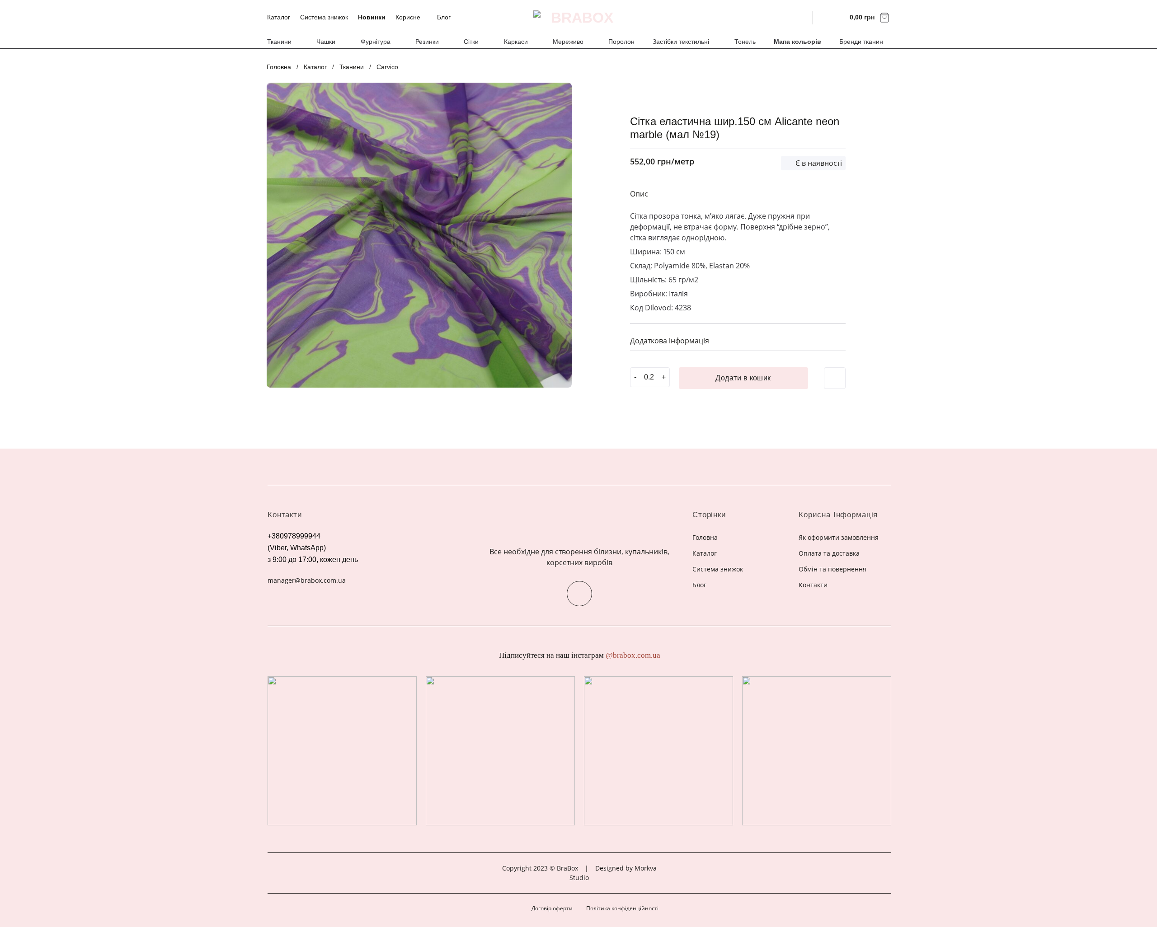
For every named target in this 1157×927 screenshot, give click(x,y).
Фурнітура (375, 41)
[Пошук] (800, 17)
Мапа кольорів (797, 41)
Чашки (325, 41)
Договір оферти (552, 908)
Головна (279, 66)
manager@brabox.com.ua (307, 580)
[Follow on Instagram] (579, 593)
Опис (639, 194)
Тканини (279, 41)
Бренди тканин (861, 41)
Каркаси (516, 41)
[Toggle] (835, 339)
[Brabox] (578, 17)
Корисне (407, 17)
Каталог (278, 17)
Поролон (621, 41)
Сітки (471, 41)
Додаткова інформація (669, 341)
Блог (444, 17)
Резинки (427, 41)
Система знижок (324, 17)
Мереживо (568, 41)
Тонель (745, 41)
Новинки (372, 17)
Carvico (387, 66)
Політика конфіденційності (622, 908)
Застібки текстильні (681, 41)
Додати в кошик (743, 378)
